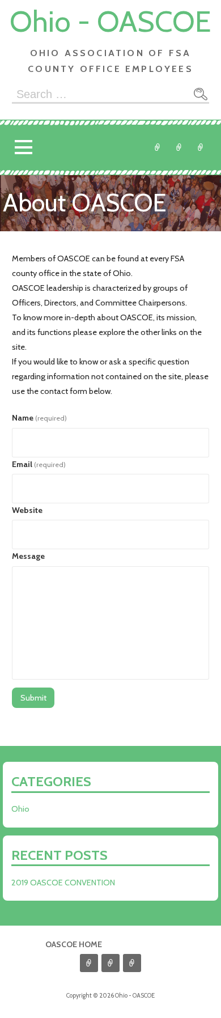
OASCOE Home (73, 944)
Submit (33, 698)
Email (39, 464)
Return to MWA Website (179, 147)
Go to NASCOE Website (201, 147)
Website (27, 510)
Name (39, 418)
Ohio (157, 147)
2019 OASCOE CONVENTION (63, 882)
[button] (23, 147)
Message (28, 556)
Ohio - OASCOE (110, 21)
